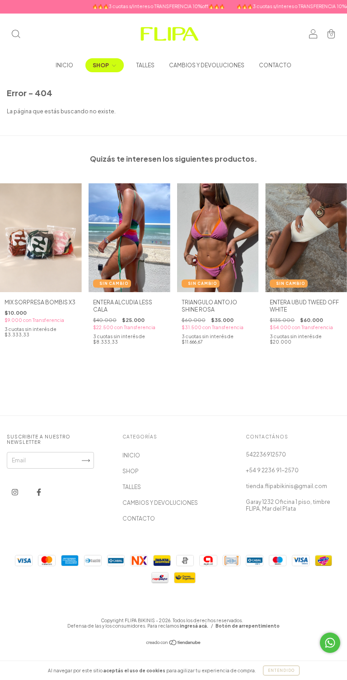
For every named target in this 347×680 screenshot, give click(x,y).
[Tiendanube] (173, 643)
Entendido (281, 670)
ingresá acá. (194, 626)
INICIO (64, 65)
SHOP (101, 65)
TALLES (145, 65)
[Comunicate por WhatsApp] (330, 643)
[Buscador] (15, 35)
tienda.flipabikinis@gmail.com (286, 486)
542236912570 (266, 454)
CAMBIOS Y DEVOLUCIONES (206, 65)
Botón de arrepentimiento (248, 626)
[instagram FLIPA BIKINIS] (15, 492)
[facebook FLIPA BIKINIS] (39, 492)
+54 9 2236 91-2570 (272, 470)
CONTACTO (275, 65)
